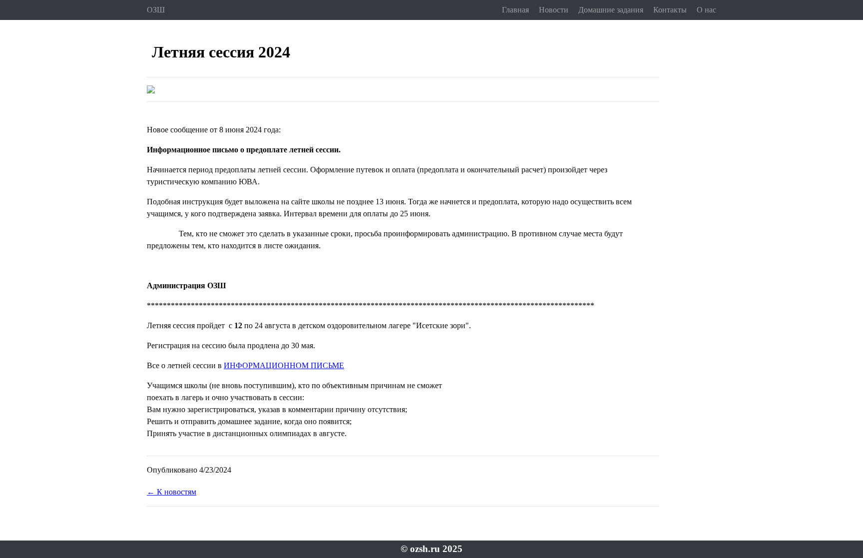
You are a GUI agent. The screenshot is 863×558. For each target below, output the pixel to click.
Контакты (670, 9)
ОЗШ (156, 9)
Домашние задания (610, 9)
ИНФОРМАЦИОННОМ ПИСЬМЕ (284, 365)
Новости (553, 9)
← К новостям (171, 492)
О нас (706, 9)
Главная (515, 9)
